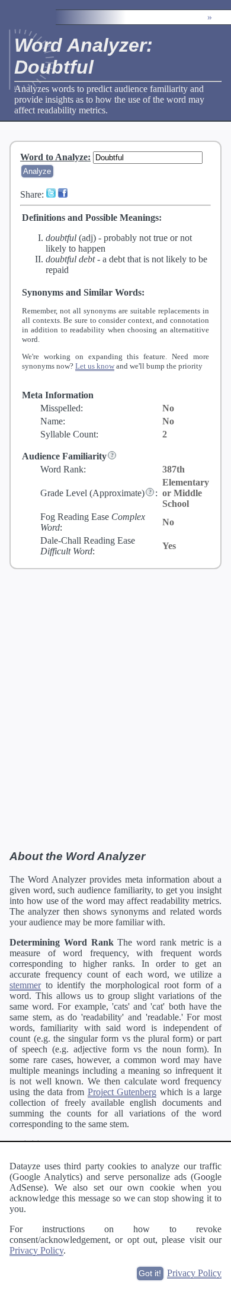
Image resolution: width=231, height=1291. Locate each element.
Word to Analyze (54, 157)
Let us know (94, 365)
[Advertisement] (115, 708)
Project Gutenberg (122, 1092)
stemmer (25, 985)
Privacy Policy (36, 1250)
